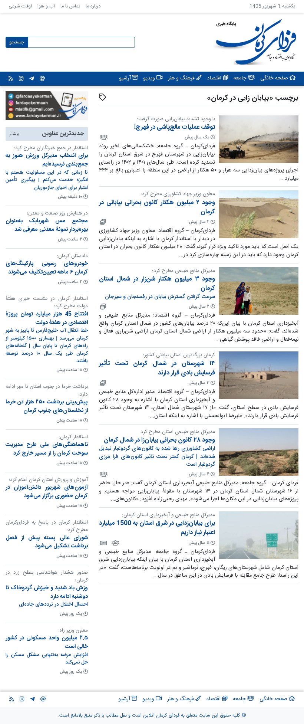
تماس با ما (70, 6)
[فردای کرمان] (103, 543)
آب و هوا (46, 6)
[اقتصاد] (102, 222)
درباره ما (93, 6)
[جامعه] (103, 137)
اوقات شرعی (20, 6)
